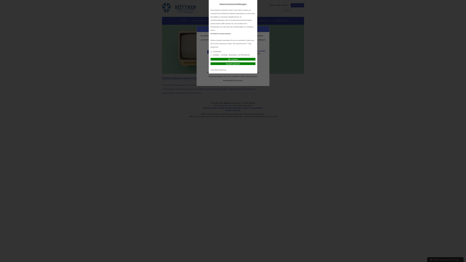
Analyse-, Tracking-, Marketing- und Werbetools (231, 55)
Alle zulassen (233, 59)
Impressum (223, 70)
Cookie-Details (215, 70)
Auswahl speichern (233, 63)
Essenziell (217, 52)
